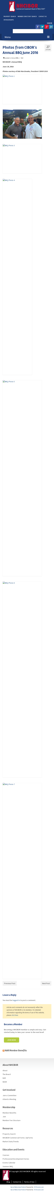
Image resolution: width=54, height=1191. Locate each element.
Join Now (11, 1040)
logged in (16, 1000)
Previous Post (9, 983)
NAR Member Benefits (16, 1050)
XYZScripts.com (39, 1187)
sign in (49, 23)
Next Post (46, 983)
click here (14, 1015)
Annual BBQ (15, 58)
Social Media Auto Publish (18, 1187)
